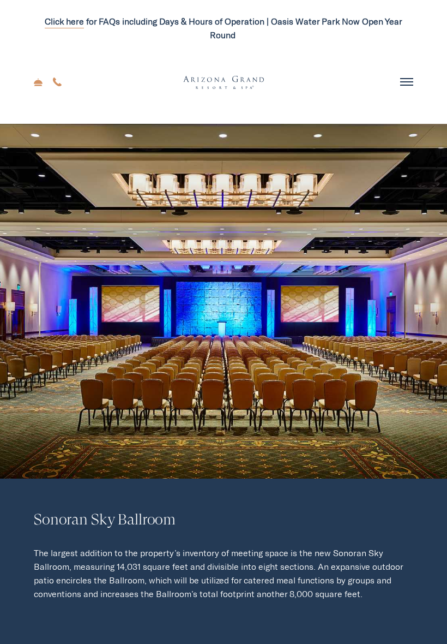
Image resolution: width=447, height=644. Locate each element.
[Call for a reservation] (57, 83)
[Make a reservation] (39, 83)
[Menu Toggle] (406, 82)
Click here (64, 21)
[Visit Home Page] (223, 82)
